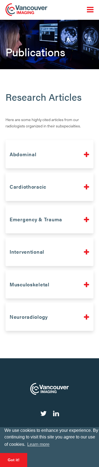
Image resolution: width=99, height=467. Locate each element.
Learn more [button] (38, 444)
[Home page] (50, 9)
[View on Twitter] (43, 413)
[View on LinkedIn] (56, 413)
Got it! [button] (14, 460)
